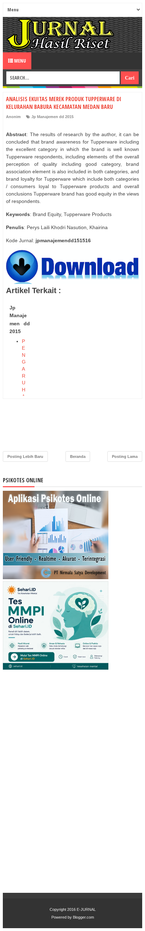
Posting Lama (125, 456)
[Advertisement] (72, 375)
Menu (19, 60)
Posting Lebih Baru (25, 456)
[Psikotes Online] (55, 577)
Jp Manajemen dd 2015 (52, 117)
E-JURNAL (86, 909)
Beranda (78, 456)
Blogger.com (83, 917)
